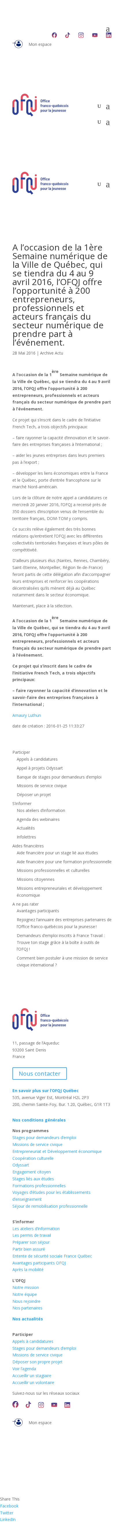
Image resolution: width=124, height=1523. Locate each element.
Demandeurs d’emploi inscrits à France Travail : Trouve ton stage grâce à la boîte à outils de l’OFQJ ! (61, 942)
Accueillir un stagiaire (31, 1375)
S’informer (21, 803)
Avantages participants (38, 910)
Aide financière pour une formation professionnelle (64, 861)
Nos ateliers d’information (41, 810)
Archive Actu (51, 353)
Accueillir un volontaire (33, 1382)
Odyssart (20, 1165)
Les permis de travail (31, 1235)
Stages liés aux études (33, 1178)
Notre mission (25, 1287)
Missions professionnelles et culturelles (53, 870)
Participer (21, 752)
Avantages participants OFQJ (39, 1263)
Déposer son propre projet (37, 1361)
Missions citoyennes (36, 879)
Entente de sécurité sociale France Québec (52, 1256)
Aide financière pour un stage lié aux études (57, 852)
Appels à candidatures (37, 759)
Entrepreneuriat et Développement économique (57, 1151)
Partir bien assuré (28, 1249)
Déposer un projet (34, 794)
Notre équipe (24, 1294)
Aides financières (28, 846)
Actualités (26, 828)
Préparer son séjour (31, 1242)
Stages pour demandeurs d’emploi (44, 1137)
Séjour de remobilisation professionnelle (50, 1206)
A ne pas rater (25, 904)
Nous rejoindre (26, 1301)
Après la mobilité (28, 1269)
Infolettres (26, 837)
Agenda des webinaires (38, 819)
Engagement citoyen (31, 1172)
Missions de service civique (42, 785)
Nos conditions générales (39, 1120)
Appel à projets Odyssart (40, 768)
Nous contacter (40, 1073)
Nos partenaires (27, 1308)
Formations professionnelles (39, 1185)
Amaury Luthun (26, 715)
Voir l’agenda (24, 1368)
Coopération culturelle (33, 1158)
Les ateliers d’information (36, 1228)
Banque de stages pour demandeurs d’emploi (59, 777)
